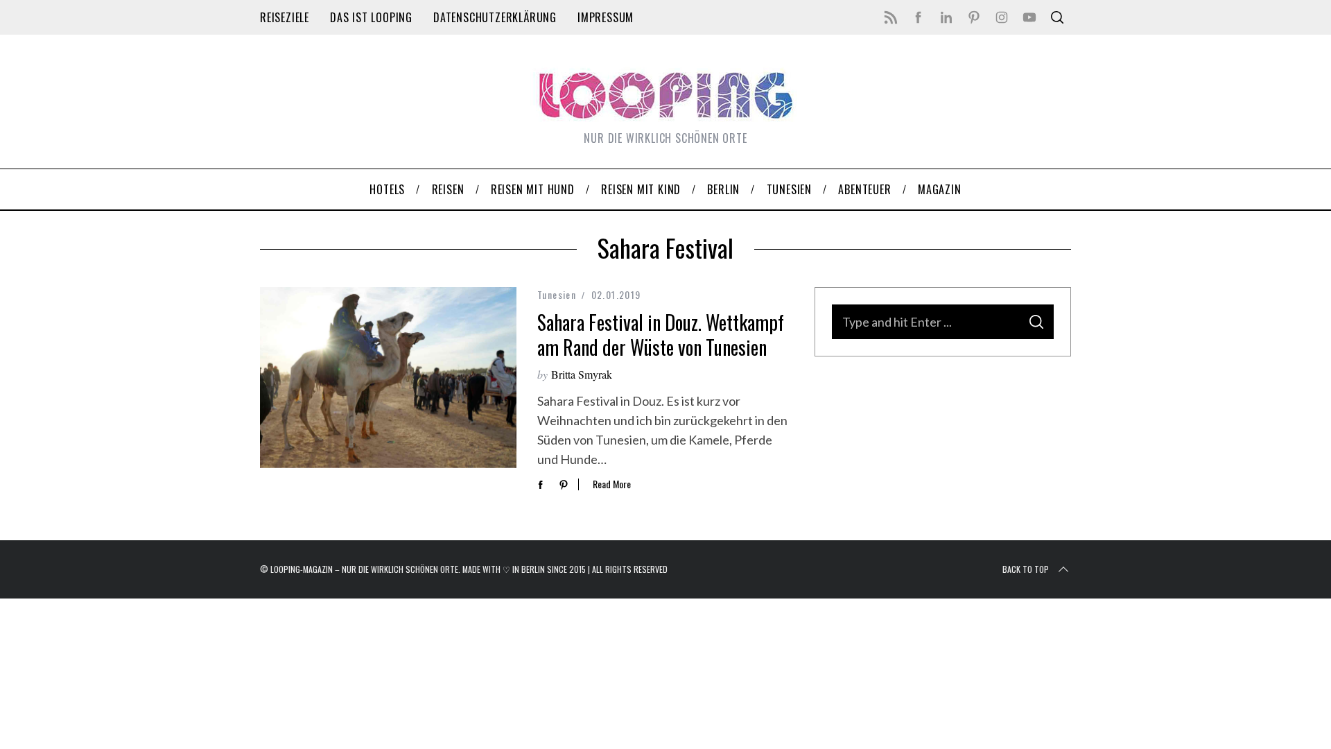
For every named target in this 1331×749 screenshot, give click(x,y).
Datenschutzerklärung (495, 17)
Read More (612, 484)
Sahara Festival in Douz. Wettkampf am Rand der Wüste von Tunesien (660, 334)
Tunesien (556, 294)
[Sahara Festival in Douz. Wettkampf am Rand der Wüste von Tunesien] (388, 377)
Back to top (1025, 569)
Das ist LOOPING (371, 17)
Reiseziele (284, 17)
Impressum (605, 17)
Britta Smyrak (581, 374)
